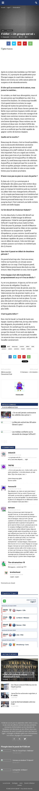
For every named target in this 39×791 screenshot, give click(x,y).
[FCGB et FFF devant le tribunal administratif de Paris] (19, 669)
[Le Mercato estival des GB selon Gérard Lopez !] (6, 424)
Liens (21, 783)
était (33, 346)
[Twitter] (25, 739)
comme (22, 346)
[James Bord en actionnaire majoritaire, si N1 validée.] (5, 695)
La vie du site (6, 783)
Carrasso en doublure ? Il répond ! (23, 760)
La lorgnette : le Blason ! (20, 770)
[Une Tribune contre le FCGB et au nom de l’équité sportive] (5, 687)
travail (23, 349)
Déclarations (9, 30)
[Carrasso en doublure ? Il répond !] (6, 762)
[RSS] (20, 739)
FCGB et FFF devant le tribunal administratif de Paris (15, 676)
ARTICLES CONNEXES (9, 404)
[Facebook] (14, 739)
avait (8, 346)
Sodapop (5, 679)
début (27, 346)
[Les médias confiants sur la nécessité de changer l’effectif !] (6, 434)
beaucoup (15, 346)
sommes (16, 349)
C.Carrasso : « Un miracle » (29, 372)
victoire (29, 349)
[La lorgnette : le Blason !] (6, 772)
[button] (36, 2)
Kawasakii (6, 37)
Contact (19, 785)
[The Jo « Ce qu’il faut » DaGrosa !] (6, 753)
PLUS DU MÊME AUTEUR (10, 407)
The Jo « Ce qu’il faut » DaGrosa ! (23, 750)
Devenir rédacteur (29, 783)
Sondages (15, 783)
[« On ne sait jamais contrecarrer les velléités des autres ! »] (6, 415)
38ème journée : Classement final (6, 373)
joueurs (4, 349)
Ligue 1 (3, 30)
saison (10, 349)
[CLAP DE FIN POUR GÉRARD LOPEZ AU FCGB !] (5, 704)
